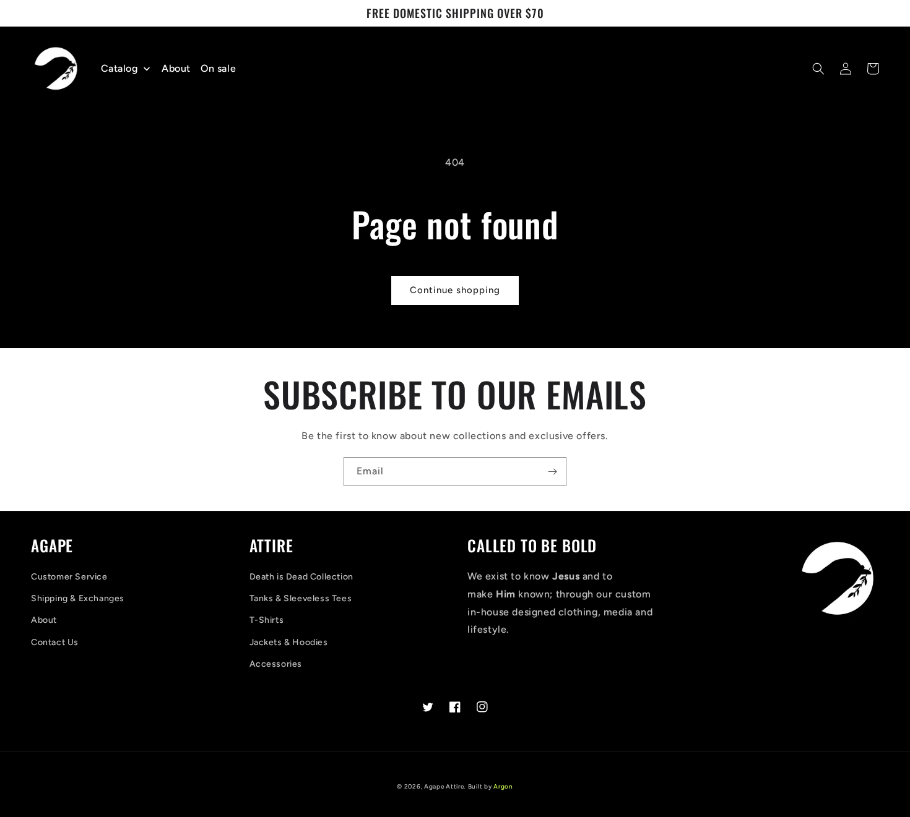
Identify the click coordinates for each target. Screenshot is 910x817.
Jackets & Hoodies (288, 642)
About (44, 620)
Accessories (276, 664)
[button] (818, 68)
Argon (503, 786)
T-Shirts (266, 620)
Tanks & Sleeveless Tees (300, 598)
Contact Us (55, 642)
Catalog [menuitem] (119, 68)
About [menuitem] (176, 68)
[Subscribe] (552, 471)
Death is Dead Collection (301, 576)
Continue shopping (455, 290)
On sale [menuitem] (218, 68)
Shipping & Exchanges (77, 598)
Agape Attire (444, 786)
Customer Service (69, 576)
